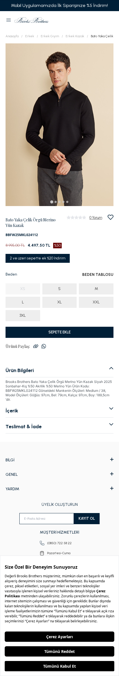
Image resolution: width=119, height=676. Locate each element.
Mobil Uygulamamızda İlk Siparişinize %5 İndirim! (59, 5)
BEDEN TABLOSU (97, 274)
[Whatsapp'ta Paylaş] (44, 346)
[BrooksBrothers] (31, 20)
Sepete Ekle (59, 332)
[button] (8, 20)
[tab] (51, 201)
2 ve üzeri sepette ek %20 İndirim (37, 258)
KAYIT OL (87, 518)
